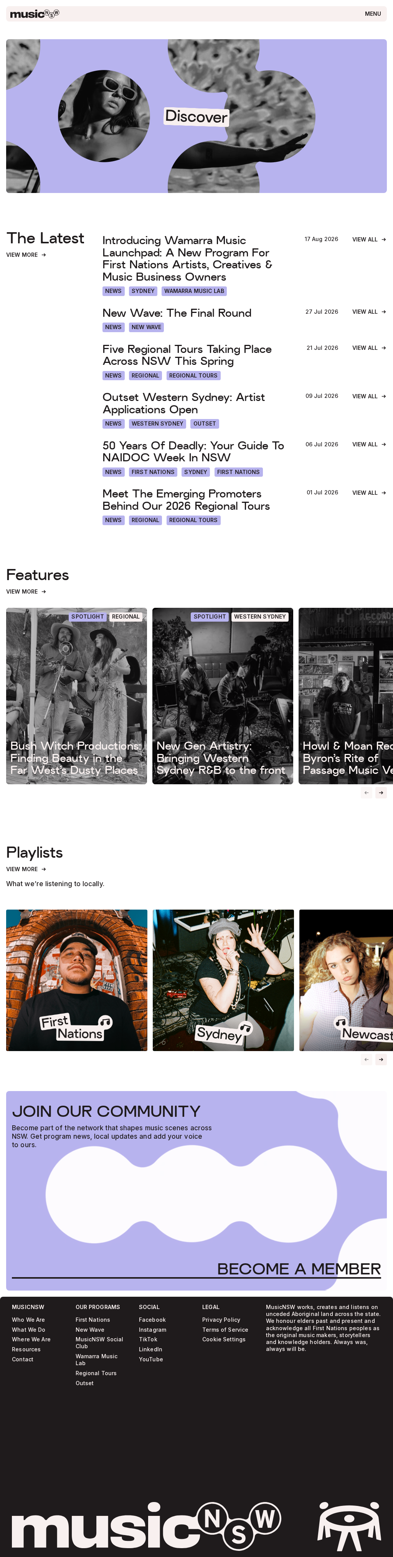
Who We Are (28, 1320)
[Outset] (204, 424)
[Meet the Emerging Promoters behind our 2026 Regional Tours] (197, 500)
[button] (381, 792)
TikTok (148, 1339)
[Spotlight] (88, 617)
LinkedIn (150, 1349)
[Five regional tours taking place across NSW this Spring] (197, 355)
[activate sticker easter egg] (349, 1526)
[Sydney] (143, 291)
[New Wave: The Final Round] (196, 312)
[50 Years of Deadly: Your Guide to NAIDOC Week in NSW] (196, 451)
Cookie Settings (224, 1339)
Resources (26, 1349)
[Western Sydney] (157, 424)
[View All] (369, 239)
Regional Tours (96, 1373)
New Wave (90, 1330)
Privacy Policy (221, 1320)
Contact (22, 1359)
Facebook (152, 1320)
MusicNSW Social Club (100, 1343)
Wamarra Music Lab (97, 1360)
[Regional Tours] (194, 376)
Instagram (152, 1330)
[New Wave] (146, 327)
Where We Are (31, 1339)
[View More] (26, 255)
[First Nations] (239, 472)
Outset (85, 1383)
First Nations (93, 1320)
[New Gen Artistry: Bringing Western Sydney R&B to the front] (222, 696)
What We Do (28, 1330)
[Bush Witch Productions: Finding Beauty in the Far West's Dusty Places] (76, 696)
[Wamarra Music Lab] (194, 291)
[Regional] (145, 376)
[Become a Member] (299, 1268)
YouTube (151, 1359)
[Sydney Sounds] (223, 980)
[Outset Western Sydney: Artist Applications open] (196, 403)
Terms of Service (225, 1330)
